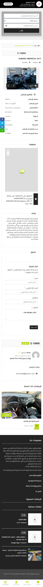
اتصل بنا (38, 491)
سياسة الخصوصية (34, 480)
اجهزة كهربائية (15, 542)
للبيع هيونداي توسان (31, 421)
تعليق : (35, 307)
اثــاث (18, 522)
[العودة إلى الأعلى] (7, 573)
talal (28, 352)
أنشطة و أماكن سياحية (13, 555)
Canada (24, 62)
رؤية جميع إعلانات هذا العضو (20, 358)
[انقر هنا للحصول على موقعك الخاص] (6, 26)
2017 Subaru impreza (30, 58)
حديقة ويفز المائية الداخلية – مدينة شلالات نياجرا (14, 551)
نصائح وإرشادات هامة (33, 486)
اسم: (35, 278)
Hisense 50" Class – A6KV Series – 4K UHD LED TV (14, 538)
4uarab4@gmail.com (25, 373)
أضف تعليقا (34, 327)
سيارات (35, 45)
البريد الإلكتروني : (31, 288)
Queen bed (22, 519)
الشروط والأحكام (35, 475)
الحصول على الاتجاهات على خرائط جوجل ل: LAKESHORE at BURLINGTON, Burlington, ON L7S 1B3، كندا (19, 199)
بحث (20, 30)
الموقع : (35, 297)
